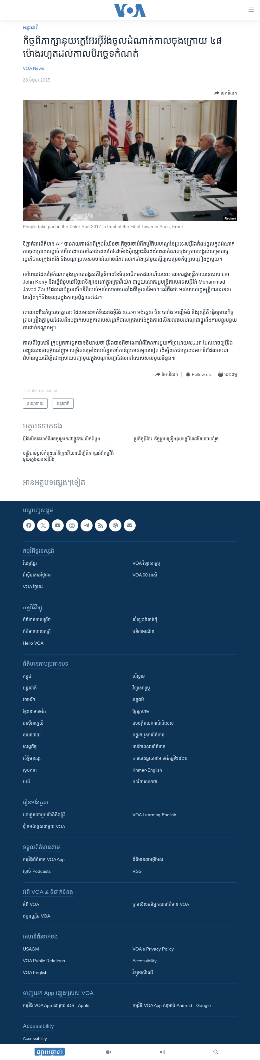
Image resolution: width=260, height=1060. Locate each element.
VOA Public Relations (44, 961)
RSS (137, 871)
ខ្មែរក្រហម (141, 711)
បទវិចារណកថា (145, 782)
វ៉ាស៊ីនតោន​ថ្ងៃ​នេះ (37, 575)
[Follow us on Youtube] (58, 525)
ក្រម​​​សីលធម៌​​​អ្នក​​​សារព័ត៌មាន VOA (161, 904)
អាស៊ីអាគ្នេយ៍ (33, 723)
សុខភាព (30, 770)
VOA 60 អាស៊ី (145, 575)
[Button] (225, 93)
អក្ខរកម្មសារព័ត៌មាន (149, 735)
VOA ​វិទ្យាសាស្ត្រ (146, 563)
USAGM (31, 949)
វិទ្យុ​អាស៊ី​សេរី (143, 972)
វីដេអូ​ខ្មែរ (30, 563)
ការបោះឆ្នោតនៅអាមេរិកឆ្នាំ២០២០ (160, 758)
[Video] (108, 1052)
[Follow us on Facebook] (29, 525)
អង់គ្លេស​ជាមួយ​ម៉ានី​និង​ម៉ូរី (44, 815)
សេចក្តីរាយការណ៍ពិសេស (153, 723)
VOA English (35, 972)
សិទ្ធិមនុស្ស (32, 758)
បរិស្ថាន (139, 676)
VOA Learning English (154, 815)
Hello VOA (33, 643)
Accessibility (145, 961)
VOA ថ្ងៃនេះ (33, 586)
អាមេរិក (29, 699)
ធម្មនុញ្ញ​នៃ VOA (36, 916)
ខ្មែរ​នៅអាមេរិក (34, 711)
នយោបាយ (32, 735)
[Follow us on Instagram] (72, 525)
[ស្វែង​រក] (215, 1052)
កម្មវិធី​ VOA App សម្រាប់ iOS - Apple (56, 1005)
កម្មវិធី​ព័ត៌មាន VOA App (44, 859)
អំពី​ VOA (31, 904)
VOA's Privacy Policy (153, 949)
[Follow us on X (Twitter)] (43, 525)
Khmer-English (147, 770)
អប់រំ (26, 782)
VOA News (33, 68)
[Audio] (162, 1052)
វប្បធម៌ (138, 699)
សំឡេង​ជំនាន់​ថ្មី (145, 619)
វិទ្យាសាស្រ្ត (141, 688)
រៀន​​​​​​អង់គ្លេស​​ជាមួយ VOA (44, 826)
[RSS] (101, 525)
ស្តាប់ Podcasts (37, 871)
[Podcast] (115, 525)
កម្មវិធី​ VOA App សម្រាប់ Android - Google (172, 1005)
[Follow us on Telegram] (87, 525)
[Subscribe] (130, 525)
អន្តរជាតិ (31, 27)
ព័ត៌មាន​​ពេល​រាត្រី (37, 631)
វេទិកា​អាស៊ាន (143, 631)
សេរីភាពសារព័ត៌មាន (149, 746)
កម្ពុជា (28, 676)
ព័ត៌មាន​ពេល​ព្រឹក (37, 619)
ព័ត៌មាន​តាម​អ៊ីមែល (148, 859)
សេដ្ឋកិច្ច (30, 746)
